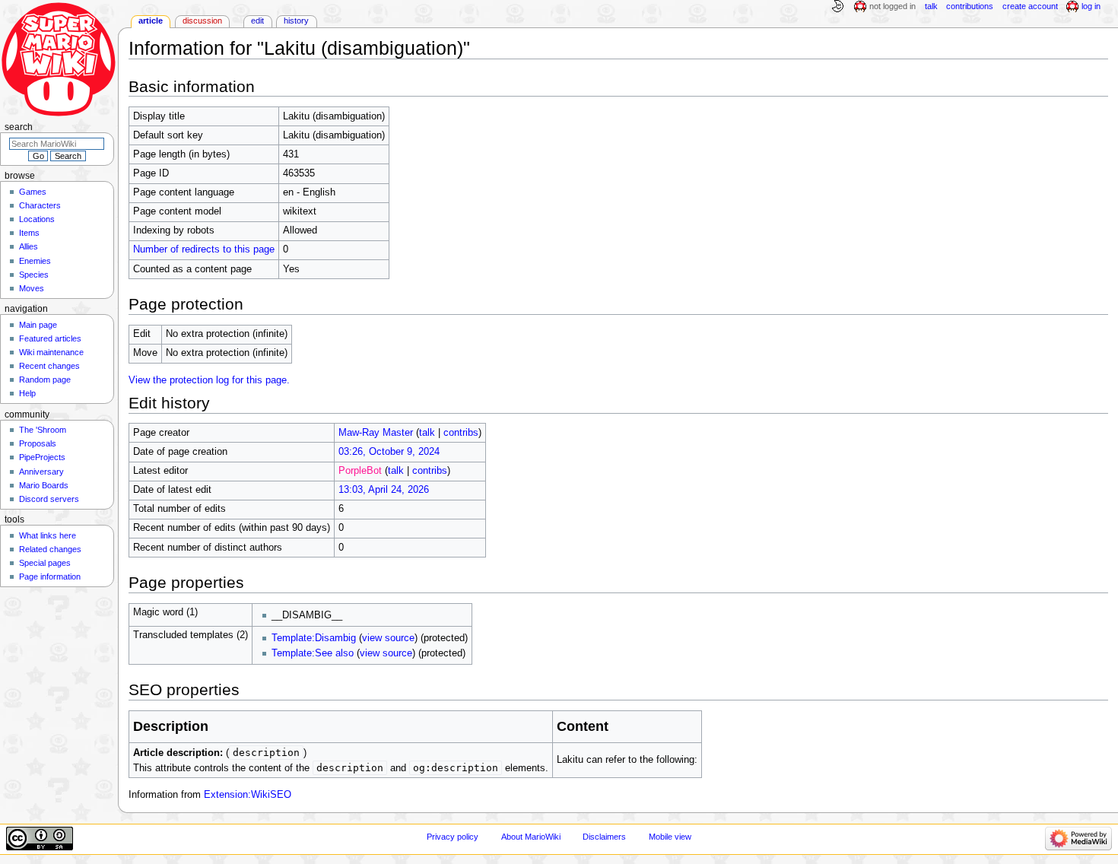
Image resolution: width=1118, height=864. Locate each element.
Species (34, 274)
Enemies (35, 260)
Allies (28, 246)
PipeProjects (42, 457)
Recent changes (49, 365)
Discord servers (49, 498)
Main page (38, 324)
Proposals (37, 443)
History (296, 20)
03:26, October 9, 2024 (389, 451)
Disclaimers (604, 836)
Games (32, 191)
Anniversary (41, 471)
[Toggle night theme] (837, 7)
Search (19, 127)
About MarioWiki (531, 836)
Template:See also (313, 653)
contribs (460, 432)
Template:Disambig (314, 638)
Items (29, 232)
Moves (31, 288)
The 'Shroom (42, 429)
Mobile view (670, 836)
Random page (45, 379)
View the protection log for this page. (209, 380)
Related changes (50, 549)
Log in (1091, 6)
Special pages (45, 562)
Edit (257, 20)
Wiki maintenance (51, 352)
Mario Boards (43, 485)
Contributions (969, 6)
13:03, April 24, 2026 (383, 489)
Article (150, 20)
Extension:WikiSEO (247, 794)
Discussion (202, 20)
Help (27, 393)
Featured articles (50, 338)
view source (388, 638)
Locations (37, 219)
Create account (1030, 6)
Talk (931, 6)
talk (427, 432)
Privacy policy (452, 836)
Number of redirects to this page (204, 249)
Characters (40, 205)
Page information (50, 576)
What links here (47, 535)
